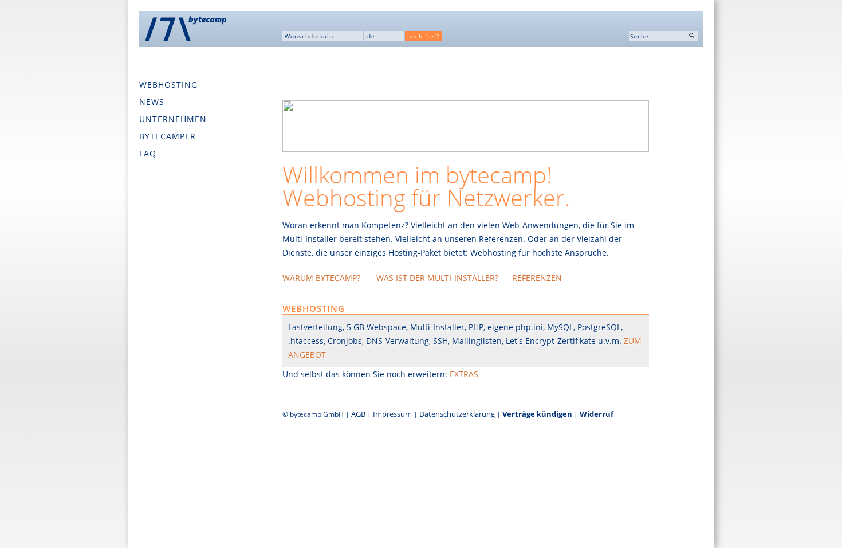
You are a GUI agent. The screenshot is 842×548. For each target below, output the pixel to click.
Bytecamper (167, 136)
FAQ (147, 153)
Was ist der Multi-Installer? (437, 277)
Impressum (392, 414)
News (151, 101)
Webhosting (168, 84)
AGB (358, 414)
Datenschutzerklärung (457, 414)
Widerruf (596, 414)
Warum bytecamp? (322, 277)
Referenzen (537, 277)
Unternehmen (173, 118)
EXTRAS (464, 374)
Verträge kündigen (537, 414)
